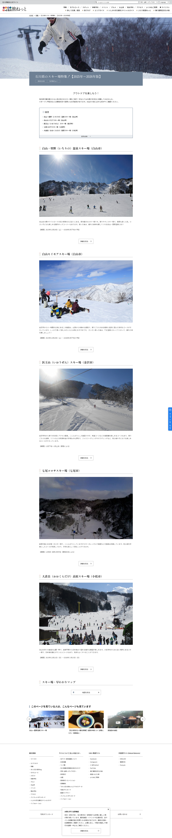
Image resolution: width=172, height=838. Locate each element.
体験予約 (95, 7)
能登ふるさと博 (94, 774)
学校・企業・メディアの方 (147, 2)
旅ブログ (87, 10)
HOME (31, 15)
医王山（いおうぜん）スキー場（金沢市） (59, 123)
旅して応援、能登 (73, 10)
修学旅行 (63, 774)
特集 (65, 7)
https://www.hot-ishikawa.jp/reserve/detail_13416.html (125, 721)
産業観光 (63, 783)
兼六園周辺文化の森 (162, 10)
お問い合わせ (122, 814)
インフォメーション (36, 803)
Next (142, 719)
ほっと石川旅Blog (36, 769)
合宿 (61, 777)
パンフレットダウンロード (38, 797)
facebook (93, 759)
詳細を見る (84, 241)
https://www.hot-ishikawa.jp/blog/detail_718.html (86, 722)
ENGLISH (123, 759)
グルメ (113, 7)
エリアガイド (99, 10)
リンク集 (62, 765)
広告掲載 (63, 762)
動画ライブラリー (65, 793)
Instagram (93, 762)
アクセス (140, 7)
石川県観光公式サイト (14, 9)
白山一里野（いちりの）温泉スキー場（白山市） (61, 117)
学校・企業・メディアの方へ (68, 771)
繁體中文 (123, 762)
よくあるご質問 (151, 7)
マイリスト (166, 7)
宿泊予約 (130, 7)
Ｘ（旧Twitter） (94, 765)
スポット (86, 7)
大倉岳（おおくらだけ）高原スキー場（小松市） (61, 130)
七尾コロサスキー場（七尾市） (55, 127)
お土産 (121, 7)
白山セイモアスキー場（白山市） (56, 120)
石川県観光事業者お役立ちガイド (70, 768)
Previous (29, 719)
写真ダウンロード (65, 790)
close (108, 809)
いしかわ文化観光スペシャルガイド (121, 10)
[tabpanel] (86, 186)
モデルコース (74, 7)
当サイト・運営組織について (68, 759)
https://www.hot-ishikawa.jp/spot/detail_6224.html (46, 721)
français (122, 765)
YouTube (93, 768)
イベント (105, 7)
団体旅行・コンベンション (67, 780)
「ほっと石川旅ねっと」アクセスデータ (71, 787)
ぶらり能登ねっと (144, 10)
